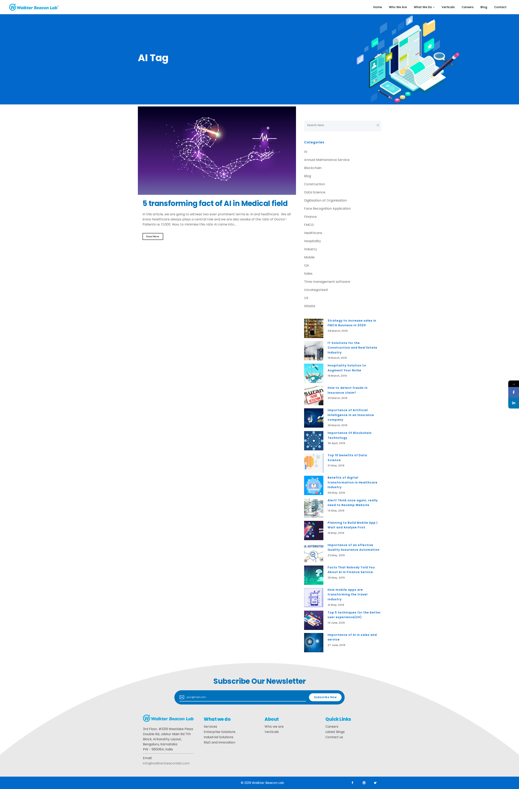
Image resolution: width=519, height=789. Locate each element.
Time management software (327, 281)
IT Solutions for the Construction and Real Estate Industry (352, 347)
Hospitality (312, 241)
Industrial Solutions (218, 737)
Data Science (314, 192)
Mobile (309, 257)
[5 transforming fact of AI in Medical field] (217, 150)
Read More (152, 236)
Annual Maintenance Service (327, 159)
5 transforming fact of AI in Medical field (215, 203)
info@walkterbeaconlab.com (166, 763)
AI (305, 151)
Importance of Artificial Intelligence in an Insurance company (351, 415)
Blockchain (313, 168)
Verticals (272, 731)
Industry (310, 249)
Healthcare (313, 233)
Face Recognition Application (327, 208)
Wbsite (309, 306)
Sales (308, 273)
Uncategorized (316, 289)
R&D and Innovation (219, 742)
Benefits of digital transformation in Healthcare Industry (352, 482)
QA (306, 265)
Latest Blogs (335, 731)
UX (306, 298)
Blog (307, 176)
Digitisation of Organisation (325, 200)
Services (210, 726)
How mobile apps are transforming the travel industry (348, 594)
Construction (314, 184)
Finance (310, 216)
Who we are (274, 726)
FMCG (309, 224)
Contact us (334, 737)
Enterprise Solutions (219, 731)
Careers (331, 726)
